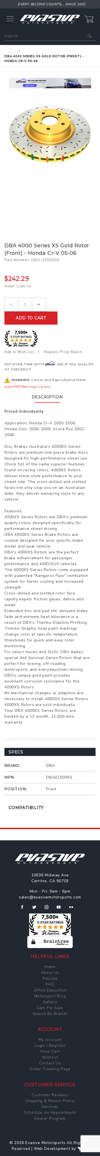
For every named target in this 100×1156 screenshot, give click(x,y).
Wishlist (50, 1057)
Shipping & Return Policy (50, 1100)
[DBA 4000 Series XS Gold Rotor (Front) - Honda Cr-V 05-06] (50, 134)
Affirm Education (50, 990)
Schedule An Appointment (50, 1112)
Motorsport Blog (50, 996)
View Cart (50, 1051)
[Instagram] (48, 909)
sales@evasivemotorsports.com (50, 897)
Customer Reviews (50, 1095)
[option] (50, 83)
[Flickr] (73, 909)
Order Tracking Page (49, 1069)
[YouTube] (61, 909)
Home (50, 966)
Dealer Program (49, 1118)
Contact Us (50, 1063)
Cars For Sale (50, 1007)
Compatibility (26, 807)
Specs (16, 752)
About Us (50, 972)
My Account (50, 1039)
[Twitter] (36, 909)
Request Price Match (63, 352)
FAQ (50, 984)
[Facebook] (24, 909)
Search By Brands (50, 1013)
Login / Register (50, 1045)
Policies (50, 978)
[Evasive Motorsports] (49, 19)
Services (50, 1106)
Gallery (50, 1002)
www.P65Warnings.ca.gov (27, 386)
